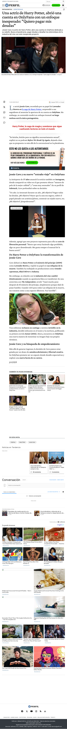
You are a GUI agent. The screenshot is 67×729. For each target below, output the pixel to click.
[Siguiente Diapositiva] (63, 463)
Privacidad (29, 717)
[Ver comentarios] (63, 10)
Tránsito (53, 717)
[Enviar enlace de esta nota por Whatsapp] (4, 112)
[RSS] (40, 711)
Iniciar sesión (52, 479)
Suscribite (56, 5)
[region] (33, 501)
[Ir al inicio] (12, 5)
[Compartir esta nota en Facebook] (4, 101)
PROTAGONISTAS (7, 9)
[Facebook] (22, 711)
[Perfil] (33, 707)
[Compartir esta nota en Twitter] (4, 107)
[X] (27, 711)
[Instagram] (36, 711)
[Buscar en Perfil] (63, 1)
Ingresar (47, 5)
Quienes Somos (14, 717)
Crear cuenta (60, 479)
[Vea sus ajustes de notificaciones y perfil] (63, 5)
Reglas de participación (44, 717)
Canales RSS (6, 717)
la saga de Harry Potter (31, 109)
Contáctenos (22, 717)
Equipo (35, 717)
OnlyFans (13, 442)
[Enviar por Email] (4, 117)
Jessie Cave (32, 442)
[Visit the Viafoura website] (61, 522)
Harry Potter (22, 442)
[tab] (9, 491)
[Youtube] (31, 711)
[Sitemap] (45, 711)
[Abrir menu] (3, 5)
